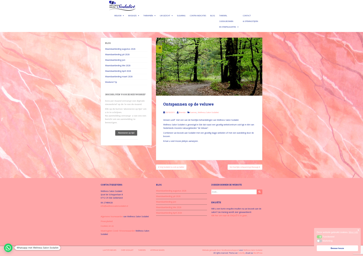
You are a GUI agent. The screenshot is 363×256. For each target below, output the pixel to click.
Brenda (182, 112)
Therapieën (148, 15)
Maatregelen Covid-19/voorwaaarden (118, 230)
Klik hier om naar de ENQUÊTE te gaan (229, 215)
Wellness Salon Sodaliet (208, 112)
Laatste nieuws (109, 250)
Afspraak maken (157, 250)
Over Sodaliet (127, 250)
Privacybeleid (107, 221)
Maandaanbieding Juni (115, 60)
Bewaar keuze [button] (337, 248)
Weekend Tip (111, 82)
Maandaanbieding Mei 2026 (117, 65)
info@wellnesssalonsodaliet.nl (114, 206)
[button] (8, 248)
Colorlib (241, 253)
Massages (132, 15)
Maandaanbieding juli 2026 (117, 54)
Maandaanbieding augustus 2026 (120, 49)
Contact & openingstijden (250, 18)
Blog (212, 15)
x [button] (358, 230)
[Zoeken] (259, 191)
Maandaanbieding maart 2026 (119, 76)
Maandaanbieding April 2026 (118, 71)
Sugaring (181, 15)
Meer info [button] (353, 232)
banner (193, 112)
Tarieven (142, 250)
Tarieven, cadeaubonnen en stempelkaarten (227, 21)
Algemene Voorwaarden (112, 216)
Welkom (117, 15)
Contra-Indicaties (198, 15)
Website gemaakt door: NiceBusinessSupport (220, 250)
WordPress (257, 253)
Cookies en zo (107, 226)
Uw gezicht (165, 15)
